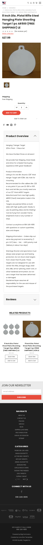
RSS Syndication (21, 433)
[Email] (8, 125)
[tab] (21, 136)
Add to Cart (11, 361)
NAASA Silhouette (21, 453)
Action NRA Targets (21, 456)
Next (40, 334)
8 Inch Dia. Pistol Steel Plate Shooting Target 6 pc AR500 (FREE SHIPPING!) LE (11, 347)
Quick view (11, 357)
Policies (21, 421)
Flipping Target (21, 476)
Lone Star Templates (25, 537)
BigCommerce (25, 534)
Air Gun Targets (21, 459)
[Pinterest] (15, 125)
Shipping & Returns (21, 430)
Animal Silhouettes (21, 462)
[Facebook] (4, 125)
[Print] (11, 125)
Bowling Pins (21, 465)
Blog (21, 427)
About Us (21, 415)
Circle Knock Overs (21, 468)
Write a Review (7, 33)
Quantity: (21, 103)
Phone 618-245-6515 (21, 450)
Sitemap (21, 438)
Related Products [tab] (19, 312)
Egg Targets (21, 473)
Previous (2, 334)
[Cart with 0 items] (36, 3)
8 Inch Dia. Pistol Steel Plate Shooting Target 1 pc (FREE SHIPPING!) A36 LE (32, 347)
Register (25, 435)
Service (21, 424)
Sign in (17, 435)
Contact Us (21, 418)
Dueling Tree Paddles (21, 471)
